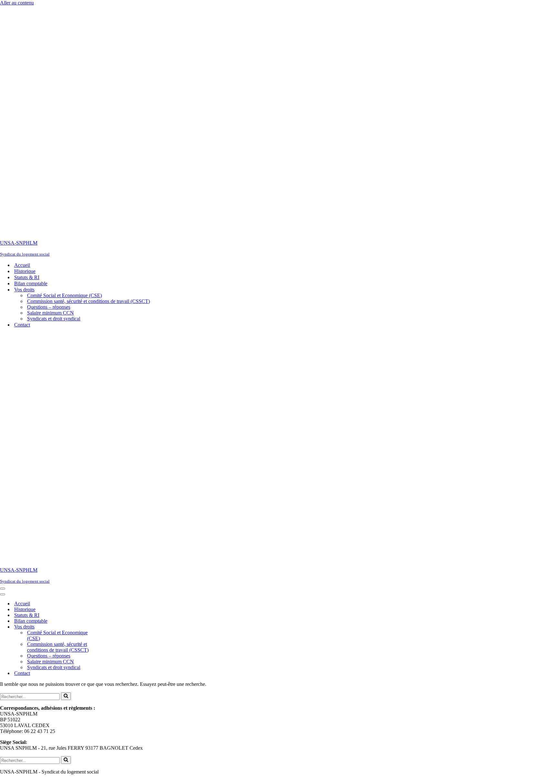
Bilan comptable (30, 283)
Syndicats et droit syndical (53, 318)
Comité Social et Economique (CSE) (64, 295)
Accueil (22, 265)
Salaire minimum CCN (50, 313)
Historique (24, 271)
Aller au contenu (17, 2)
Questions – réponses (48, 307)
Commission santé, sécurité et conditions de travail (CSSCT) (88, 301)
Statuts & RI (26, 277)
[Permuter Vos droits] (113, 627)
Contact (22, 324)
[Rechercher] (66, 696)
